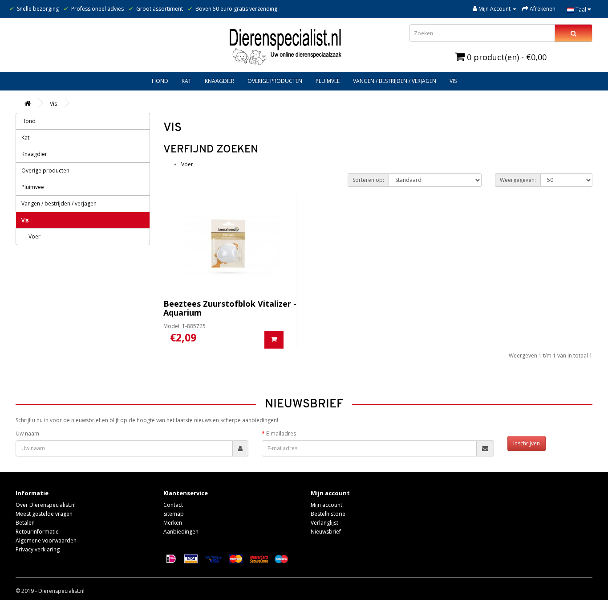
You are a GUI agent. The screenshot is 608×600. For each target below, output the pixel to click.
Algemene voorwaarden (46, 540)
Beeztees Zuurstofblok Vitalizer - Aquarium (229, 308)
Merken (172, 522)
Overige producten (274, 81)
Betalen (25, 522)
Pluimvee (328, 81)
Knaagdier (219, 81)
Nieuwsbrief (326, 531)
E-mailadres (281, 433)
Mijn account (326, 505)
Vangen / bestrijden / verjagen (394, 81)
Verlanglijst (324, 522)
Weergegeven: (518, 180)
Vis (453, 81)
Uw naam (27, 433)
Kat (186, 81)
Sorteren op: (368, 180)
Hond (160, 81)
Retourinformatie (37, 531)
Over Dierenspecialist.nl (46, 505)
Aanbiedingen (181, 531)
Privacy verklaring (38, 549)
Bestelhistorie (328, 514)
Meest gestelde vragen (44, 514)
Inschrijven (526, 443)
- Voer (31, 236)
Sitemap (173, 514)
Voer (187, 164)
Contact (173, 505)
